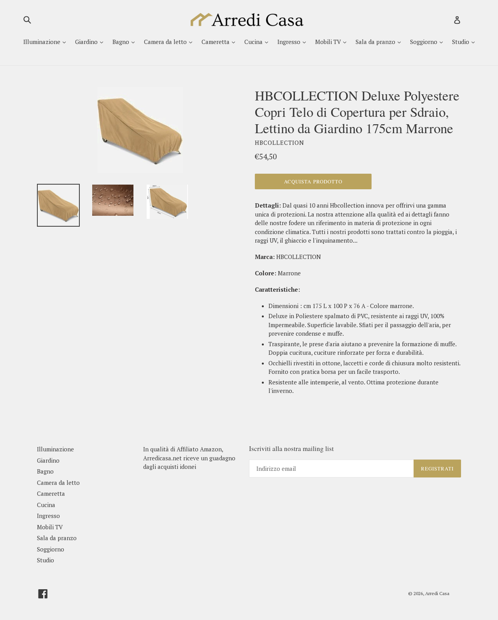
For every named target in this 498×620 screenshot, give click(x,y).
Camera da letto (166, 42)
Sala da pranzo (376, 42)
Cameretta (216, 42)
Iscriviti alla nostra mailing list (291, 449)
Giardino (87, 42)
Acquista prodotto (313, 181)
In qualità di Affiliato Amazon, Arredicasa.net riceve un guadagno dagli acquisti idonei (189, 457)
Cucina (254, 42)
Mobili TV (328, 42)
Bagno (121, 42)
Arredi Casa (437, 593)
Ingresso (289, 42)
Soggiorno (424, 42)
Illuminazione (42, 42)
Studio (461, 42)
